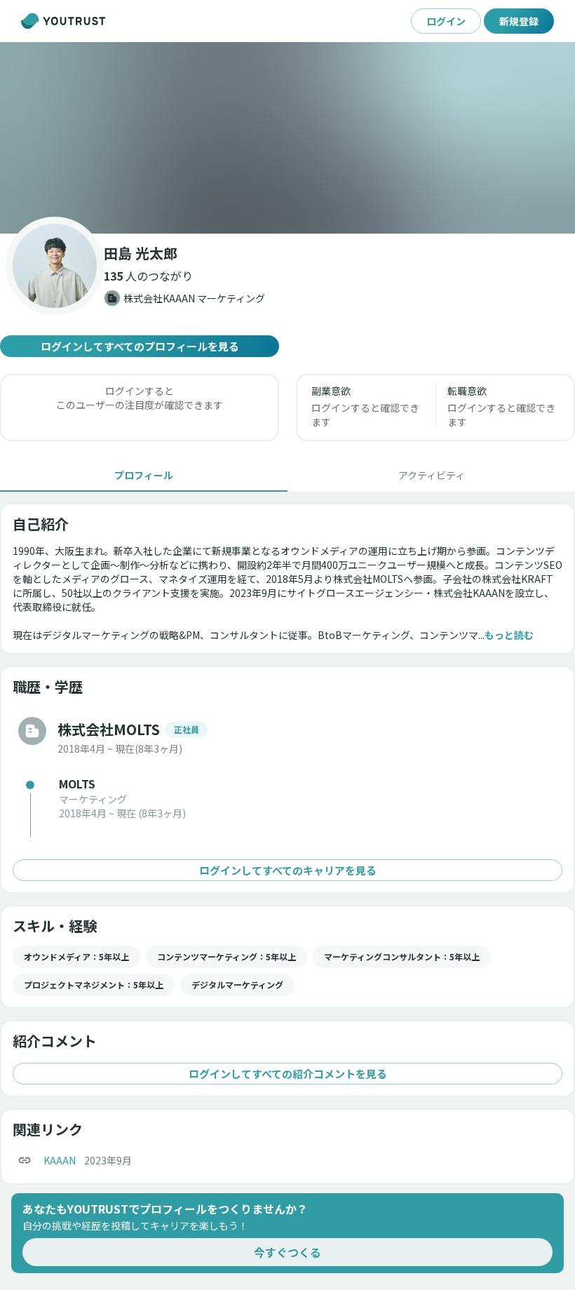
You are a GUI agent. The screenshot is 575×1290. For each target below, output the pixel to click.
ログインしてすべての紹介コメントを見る (288, 1073)
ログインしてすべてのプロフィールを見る (140, 346)
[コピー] (24, 1160)
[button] (287, 138)
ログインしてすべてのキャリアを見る (288, 870)
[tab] (144, 475)
